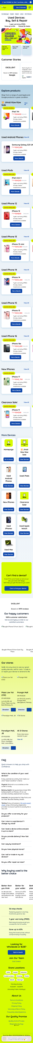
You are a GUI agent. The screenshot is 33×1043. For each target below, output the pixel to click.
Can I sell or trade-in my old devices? (12, 855)
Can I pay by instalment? (11, 844)
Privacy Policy (16, 1003)
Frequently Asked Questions (16, 1012)
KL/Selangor (5, 14)
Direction (5, 710)
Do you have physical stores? (12, 849)
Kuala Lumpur (9, 976)
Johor (21, 14)
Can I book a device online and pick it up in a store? (15, 830)
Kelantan (24, 972)
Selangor (20, 980)
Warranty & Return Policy (16, 1009)
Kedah (12, 14)
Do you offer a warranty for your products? (14, 815)
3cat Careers (16, 961)
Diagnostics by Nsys (16, 1024)
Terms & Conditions (16, 1000)
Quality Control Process (16, 1021)
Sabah (17, 14)
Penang (19, 976)
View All (19, 739)
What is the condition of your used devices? (14, 774)
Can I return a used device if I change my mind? (12, 822)
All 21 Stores (28, 14)
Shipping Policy (16, 1006)
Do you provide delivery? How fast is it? (15, 837)
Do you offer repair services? (12, 862)
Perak (27, 976)
